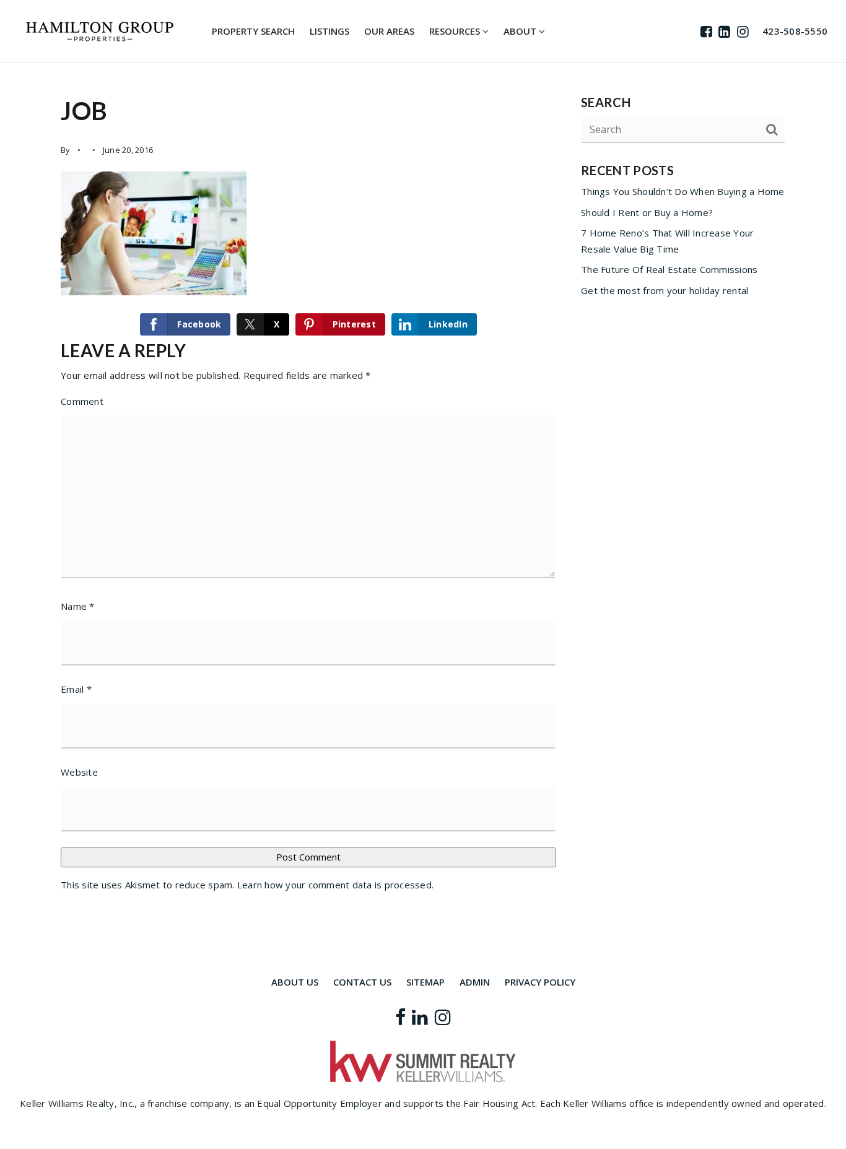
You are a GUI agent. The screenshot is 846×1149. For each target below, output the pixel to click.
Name (78, 606)
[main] (423, 498)
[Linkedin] (724, 31)
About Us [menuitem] (294, 982)
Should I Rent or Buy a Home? (647, 212)
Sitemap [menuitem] (425, 982)
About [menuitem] (521, 31)
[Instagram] (743, 31)
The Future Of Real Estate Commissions (669, 269)
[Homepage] (100, 31)
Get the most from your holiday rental (664, 290)
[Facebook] (706, 31)
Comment (82, 401)
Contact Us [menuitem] (362, 982)
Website (79, 772)
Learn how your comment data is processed (334, 884)
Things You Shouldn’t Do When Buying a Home (683, 191)
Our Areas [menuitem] (389, 31)
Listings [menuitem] (329, 31)
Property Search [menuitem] (253, 31)
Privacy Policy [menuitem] (540, 982)
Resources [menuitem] (455, 31)
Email (76, 689)
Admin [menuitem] (475, 982)
